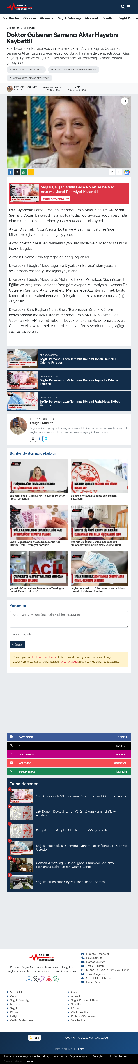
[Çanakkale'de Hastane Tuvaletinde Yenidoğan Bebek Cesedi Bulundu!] (39, 568)
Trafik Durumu (95, 965)
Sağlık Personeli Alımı (84, 1000)
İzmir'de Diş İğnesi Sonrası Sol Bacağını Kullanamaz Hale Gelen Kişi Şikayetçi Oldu (96, 543)
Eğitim (75, 1008)
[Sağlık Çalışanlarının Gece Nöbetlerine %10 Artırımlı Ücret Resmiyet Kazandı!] (39, 522)
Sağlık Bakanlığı (69, 18)
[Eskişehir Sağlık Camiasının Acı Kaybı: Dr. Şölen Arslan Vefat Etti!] (39, 475)
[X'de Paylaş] (17, 172)
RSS (36, 1037)
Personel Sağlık (69, 661)
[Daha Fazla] (31, 172)
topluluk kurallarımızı (45, 657)
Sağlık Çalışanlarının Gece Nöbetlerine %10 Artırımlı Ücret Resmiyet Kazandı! (35, 543)
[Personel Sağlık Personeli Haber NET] (20, 7)
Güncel (14, 996)
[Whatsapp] (56, 979)
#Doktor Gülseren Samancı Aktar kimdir (29, 78)
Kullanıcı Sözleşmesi (83, 1016)
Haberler (13, 28)
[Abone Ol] (127, 172)
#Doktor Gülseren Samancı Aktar (25, 69)
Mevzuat (91, 18)
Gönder (17, 644)
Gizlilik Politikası (80, 1012)
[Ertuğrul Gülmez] (18, 425)
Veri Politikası (79, 1020)
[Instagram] (42, 979)
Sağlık (14, 1008)
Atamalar (47, 18)
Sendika (108, 18)
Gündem (29, 18)
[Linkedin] (46, 439)
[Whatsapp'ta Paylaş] (24, 172)
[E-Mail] (33, 439)
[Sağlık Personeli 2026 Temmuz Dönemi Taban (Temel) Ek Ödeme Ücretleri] (99, 568)
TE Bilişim (78, 1048)
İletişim (14, 1016)
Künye (14, 1012)
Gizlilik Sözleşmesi (21, 1020)
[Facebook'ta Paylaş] (10, 172)
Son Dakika (11, 18)
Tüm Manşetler (95, 974)
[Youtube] (49, 979)
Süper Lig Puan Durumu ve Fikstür (107, 969)
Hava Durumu (95, 957)
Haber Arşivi (93, 981)
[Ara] (123, 6)
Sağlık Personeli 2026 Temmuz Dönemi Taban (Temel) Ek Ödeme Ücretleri (98, 590)
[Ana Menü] (128, 6)
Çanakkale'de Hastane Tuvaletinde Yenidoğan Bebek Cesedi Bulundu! (37, 590)
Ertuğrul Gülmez (41, 423)
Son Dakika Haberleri (99, 978)
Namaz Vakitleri (95, 961)
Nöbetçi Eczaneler (97, 953)
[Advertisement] (69, 704)
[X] (36, 979)
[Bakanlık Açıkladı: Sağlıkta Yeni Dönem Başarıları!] (99, 475)
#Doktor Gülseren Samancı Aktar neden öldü (73, 69)
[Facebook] (40, 439)
